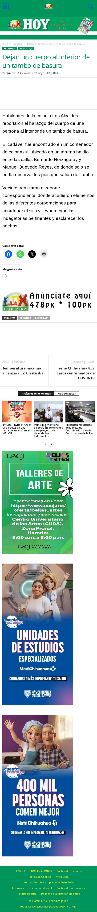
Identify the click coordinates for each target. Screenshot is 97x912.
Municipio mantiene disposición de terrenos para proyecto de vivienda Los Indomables (48, 430)
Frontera (18, 43)
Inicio (5, 43)
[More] (70, 96)
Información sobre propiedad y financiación (48, 882)
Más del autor (67, 393)
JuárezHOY (14, 73)
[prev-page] (45, 444)
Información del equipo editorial (32, 888)
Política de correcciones (71, 888)
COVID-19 (20, 871)
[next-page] (51, 444)
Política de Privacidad (70, 871)
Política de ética (26, 893)
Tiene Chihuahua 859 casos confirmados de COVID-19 (76, 373)
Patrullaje (26, 48)
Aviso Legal (62, 876)
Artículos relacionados (36, 393)
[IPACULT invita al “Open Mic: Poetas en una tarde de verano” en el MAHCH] (17, 412)
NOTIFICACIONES (41, 871)
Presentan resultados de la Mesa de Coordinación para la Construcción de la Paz (79, 429)
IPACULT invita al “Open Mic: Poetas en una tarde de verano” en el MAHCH (17, 429)
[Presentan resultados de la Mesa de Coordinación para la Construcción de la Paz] (80, 412)
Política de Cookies (39, 876)
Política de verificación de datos (60, 893)
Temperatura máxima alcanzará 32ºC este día (23, 370)
